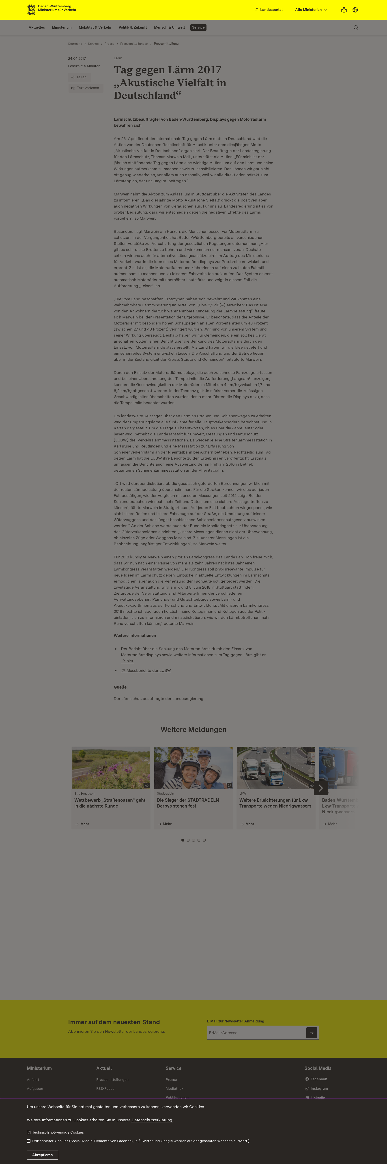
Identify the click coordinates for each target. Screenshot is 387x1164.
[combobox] (311, 10)
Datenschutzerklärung (152, 1119)
